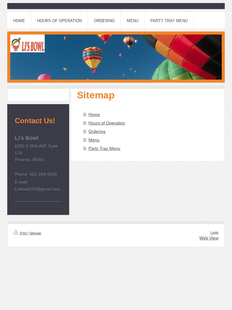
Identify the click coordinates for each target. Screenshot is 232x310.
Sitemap (35, 233)
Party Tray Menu (104, 148)
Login (214, 232)
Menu (94, 139)
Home (94, 114)
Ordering (97, 131)
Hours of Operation (107, 122)
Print (23, 233)
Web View (208, 238)
